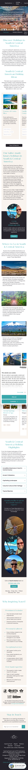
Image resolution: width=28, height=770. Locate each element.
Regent (16, 744)
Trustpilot (14, 27)
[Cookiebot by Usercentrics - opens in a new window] (20, 368)
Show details (20, 392)
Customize (13, 401)
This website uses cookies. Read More (14, 747)
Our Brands (17, 745)
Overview (6, 32)
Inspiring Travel (8, 744)
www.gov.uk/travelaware (17, 703)
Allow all (14, 397)
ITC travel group (20, 751)
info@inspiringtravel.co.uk (18, 762)
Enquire (14, 236)
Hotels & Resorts (17, 32)
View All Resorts (14, 145)
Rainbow (21, 744)
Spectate (10, 745)
